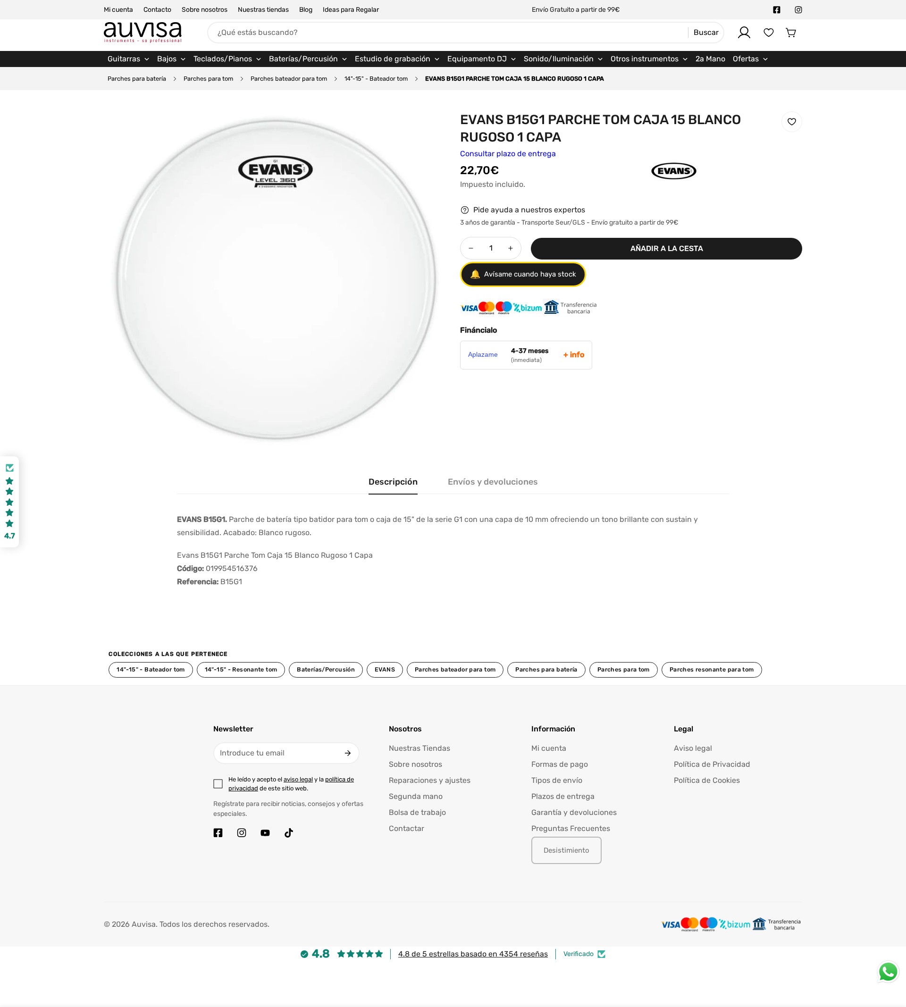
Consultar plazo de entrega (508, 153)
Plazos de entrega (563, 796)
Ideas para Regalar (351, 10)
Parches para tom (208, 78)
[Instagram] (798, 10)
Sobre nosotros (204, 10)
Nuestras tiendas (263, 10)
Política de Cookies (707, 780)
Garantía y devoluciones (574, 812)
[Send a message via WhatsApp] (888, 972)
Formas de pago (559, 764)
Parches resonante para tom (712, 669)
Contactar (406, 828)
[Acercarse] (426, 128)
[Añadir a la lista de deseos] (791, 121)
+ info (573, 354)
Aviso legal (693, 748)
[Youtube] (265, 833)
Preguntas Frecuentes (570, 828)
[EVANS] (655, 185)
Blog (305, 10)
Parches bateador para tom (289, 78)
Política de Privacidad (712, 764)
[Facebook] (776, 10)
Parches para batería (137, 78)
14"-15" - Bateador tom (376, 78)
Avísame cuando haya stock (523, 274)
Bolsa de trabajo (417, 812)
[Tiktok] (289, 833)
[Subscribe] (348, 753)
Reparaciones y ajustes (429, 780)
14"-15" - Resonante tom (241, 669)
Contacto (157, 10)
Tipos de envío (556, 780)
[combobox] (465, 32)
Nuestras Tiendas (419, 748)
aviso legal (298, 779)
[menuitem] (128, 59)
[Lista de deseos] (768, 32)
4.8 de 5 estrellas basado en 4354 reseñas (473, 953)
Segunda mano (416, 796)
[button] (791, 32)
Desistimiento (566, 850)
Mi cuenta (118, 10)
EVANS (385, 669)
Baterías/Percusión (326, 669)
